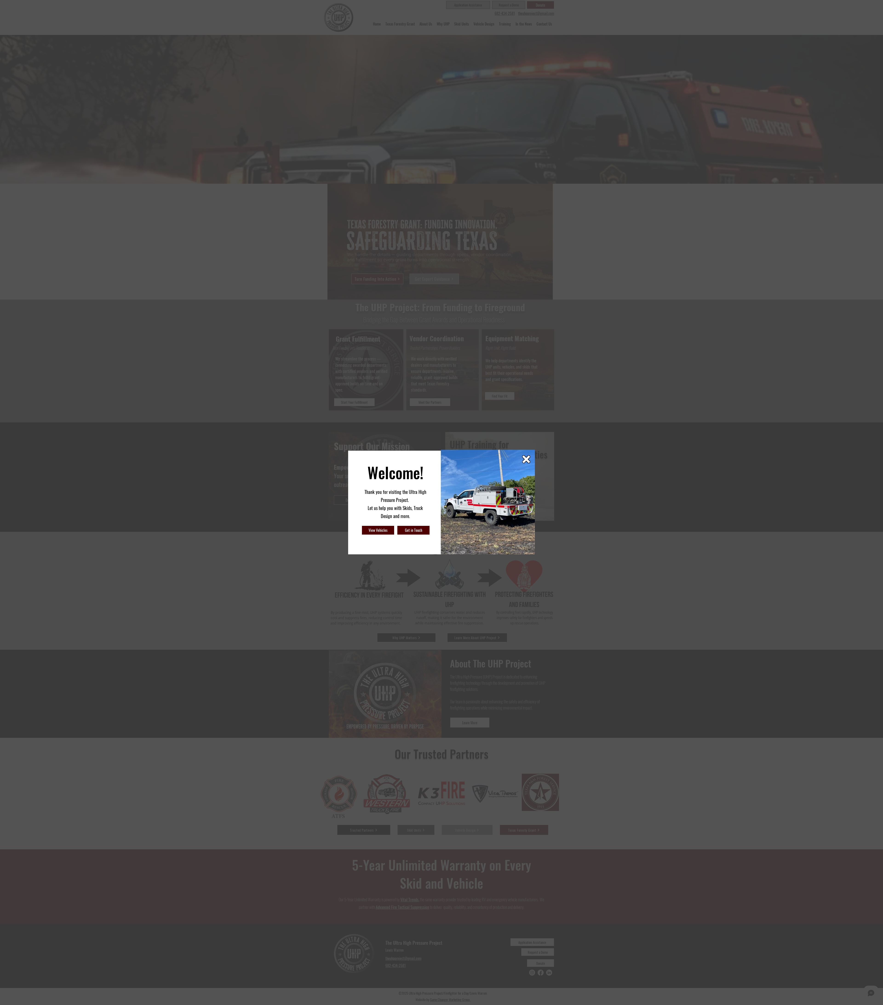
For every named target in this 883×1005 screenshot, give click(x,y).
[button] (526, 459)
